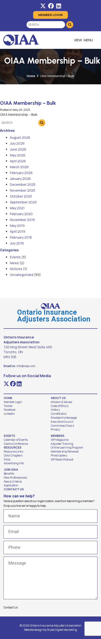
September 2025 (23, 202)
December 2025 (22, 184)
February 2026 (21, 172)
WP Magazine (60, 440)
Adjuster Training (62, 444)
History (55, 410)
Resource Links (13, 451)
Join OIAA (11, 470)
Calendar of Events (16, 440)
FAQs (7, 459)
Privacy (55, 429)
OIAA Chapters (13, 455)
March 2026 (19, 167)
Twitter (8, 406)
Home (31, 76)
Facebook (10, 410)
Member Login (50, 15)
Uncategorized (21, 274)
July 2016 (17, 243)
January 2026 (20, 178)
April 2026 (18, 161)
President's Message (64, 418)
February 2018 (21, 237)
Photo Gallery (59, 455)
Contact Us (14, 489)
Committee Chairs (62, 426)
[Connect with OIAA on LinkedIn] (58, 6)
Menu (88, 40)
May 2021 (17, 208)
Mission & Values (61, 402)
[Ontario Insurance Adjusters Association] (21, 40)
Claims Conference (16, 444)
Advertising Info (14, 463)
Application (11, 485)
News (14, 263)
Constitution (59, 414)
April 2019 (17, 231)
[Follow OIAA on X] (43, 6)
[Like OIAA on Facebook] (51, 6)
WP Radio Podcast (62, 459)
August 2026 (20, 137)
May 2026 (17, 155)
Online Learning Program (67, 447)
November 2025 (22, 190)
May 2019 (17, 225)
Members (57, 436)
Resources (12, 447)
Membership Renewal (65, 451)
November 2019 (22, 219)
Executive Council (62, 422)
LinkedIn (9, 414)
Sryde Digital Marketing (62, 630)
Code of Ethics (59, 406)
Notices (16, 269)
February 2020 (21, 214)
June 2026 (18, 149)
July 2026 (17, 143)
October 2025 (21, 196)
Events (15, 257)
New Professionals (15, 478)
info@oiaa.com (25, 366)
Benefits (9, 474)
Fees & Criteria (13, 482)
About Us (58, 398)
